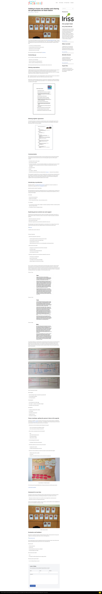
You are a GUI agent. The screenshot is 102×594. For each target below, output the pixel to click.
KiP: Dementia (61, 2)
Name (31, 570)
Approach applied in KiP (51, 40)
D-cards (37, 420)
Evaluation (72, 2)
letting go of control (35, 421)
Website (50, 570)
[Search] (73, 8)
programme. (44, 52)
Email (40, 570)
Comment (31, 574)
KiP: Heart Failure (66, 2)
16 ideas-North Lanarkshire (32, 487)
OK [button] (99, 592)
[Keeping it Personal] (35, 3)
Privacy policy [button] (46, 592)
